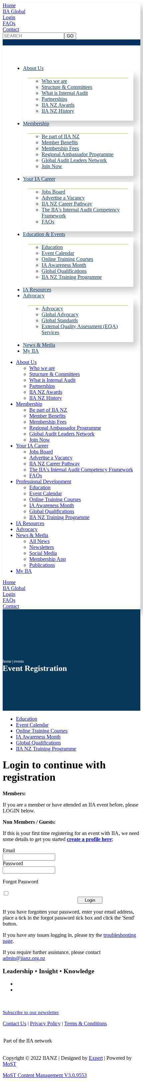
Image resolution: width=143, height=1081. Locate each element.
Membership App (47, 559)
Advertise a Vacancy (63, 198)
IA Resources (37, 289)
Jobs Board (53, 192)
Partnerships (54, 99)
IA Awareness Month (64, 265)
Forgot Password (20, 881)
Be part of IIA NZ (60, 136)
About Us (33, 68)
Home (9, 5)
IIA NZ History (58, 111)
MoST (9, 1064)
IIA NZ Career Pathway (67, 204)
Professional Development (43, 481)
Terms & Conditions (85, 1023)
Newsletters (41, 547)
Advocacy (34, 295)
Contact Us (14, 1023)
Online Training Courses (67, 259)
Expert (96, 1058)
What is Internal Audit (65, 93)
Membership (36, 123)
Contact (11, 29)
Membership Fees (60, 148)
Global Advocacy (60, 314)
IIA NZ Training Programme (72, 277)
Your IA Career (39, 179)
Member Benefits (60, 142)
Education (52, 247)
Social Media (43, 553)
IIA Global (14, 11)
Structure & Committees (67, 87)
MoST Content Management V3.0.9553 (45, 1075)
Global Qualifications (64, 271)
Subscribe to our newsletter (31, 1012)
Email (9, 850)
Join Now (52, 166)
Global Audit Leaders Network (74, 160)
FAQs (9, 23)
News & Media (39, 345)
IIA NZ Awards (58, 105)
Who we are (54, 81)
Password (13, 863)
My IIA (31, 351)
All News (39, 541)
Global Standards (60, 320)
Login (9, 17)
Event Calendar (58, 253)
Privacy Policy (45, 1023)
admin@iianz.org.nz (24, 958)
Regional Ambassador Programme (77, 154)
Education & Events (44, 234)
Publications (42, 565)
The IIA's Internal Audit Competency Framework (81, 469)
